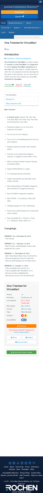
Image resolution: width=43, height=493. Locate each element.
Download (19, 12)
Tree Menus (10, 58)
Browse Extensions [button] (15, 23)
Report (18, 85)
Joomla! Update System (21, 332)
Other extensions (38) (13, 103)
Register (12, 32)
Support (30, 337)
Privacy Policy (25, 473)
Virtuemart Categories (23, 58)
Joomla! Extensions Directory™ (21, 6)
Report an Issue (36, 475)
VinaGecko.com (26, 297)
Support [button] (17, 27)
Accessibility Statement (11, 473)
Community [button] (5, 27)
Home (3, 23)
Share (26, 85)
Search (28, 23)
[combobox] (28, 37)
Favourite (8, 85)
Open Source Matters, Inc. (23, 481)
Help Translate (25, 475)
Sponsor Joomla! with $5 (9, 475)
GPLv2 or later (26, 309)
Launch (18, 16)
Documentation (22, 342)
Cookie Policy (36, 473)
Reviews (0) (10, 99)
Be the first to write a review (22, 352)
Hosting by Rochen (21, 492)
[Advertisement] (21, 380)
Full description (11, 95)
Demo (14, 337)
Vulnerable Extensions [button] (32, 27)
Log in (3, 32)
